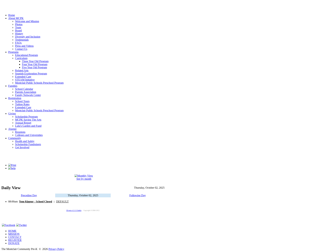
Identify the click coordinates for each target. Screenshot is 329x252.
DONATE (14, 243)
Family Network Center (28, 95)
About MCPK (16, 18)
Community (14, 138)
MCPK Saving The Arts (28, 119)
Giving (12, 113)
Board (18, 30)
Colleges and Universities (29, 135)
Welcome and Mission (27, 21)
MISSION (14, 234)
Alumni (12, 128)
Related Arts (21, 70)
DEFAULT (62, 201)
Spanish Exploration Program (31, 73)
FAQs (18, 42)
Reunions (20, 132)
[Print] (12, 165)
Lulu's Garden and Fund (28, 125)
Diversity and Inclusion (27, 36)
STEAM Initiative (25, 79)
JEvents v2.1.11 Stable (73, 210)
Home (11, 15)
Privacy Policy (56, 249)
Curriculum (21, 58)
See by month (83, 178)
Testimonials (22, 39)
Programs (13, 52)
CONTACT (14, 237)
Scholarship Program (26, 116)
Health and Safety (24, 141)
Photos (18, 24)
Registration (14, 98)
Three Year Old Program (35, 61)
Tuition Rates (22, 104)
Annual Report (23, 122)
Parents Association (25, 92)
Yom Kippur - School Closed (35, 201)
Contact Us (21, 48)
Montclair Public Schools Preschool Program (39, 82)
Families (12, 85)
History (19, 33)
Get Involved (22, 147)
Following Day (137, 195)
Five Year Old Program (34, 67)
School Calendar (24, 88)
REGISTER (15, 240)
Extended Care (23, 76)
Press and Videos (24, 45)
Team (18, 27)
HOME (12, 230)
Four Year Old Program (34, 64)
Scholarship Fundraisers (28, 144)
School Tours (22, 101)
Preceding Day (29, 195)
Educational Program (26, 55)
